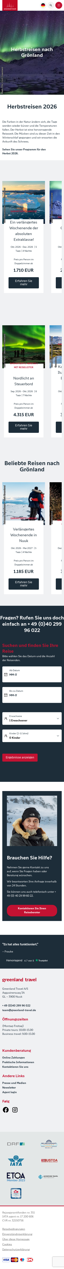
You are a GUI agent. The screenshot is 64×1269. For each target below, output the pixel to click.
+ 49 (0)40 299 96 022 (16, 1006)
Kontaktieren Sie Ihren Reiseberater (32, 910)
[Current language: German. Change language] (43, 5)
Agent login (9, 1092)
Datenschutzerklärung (16, 1250)
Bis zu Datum (16, 691)
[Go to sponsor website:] (16, 1144)
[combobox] (43, 5)
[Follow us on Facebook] (5, 1109)
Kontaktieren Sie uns (15, 1067)
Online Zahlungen (13, 1058)
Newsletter (9, 1088)
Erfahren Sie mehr (23, 283)
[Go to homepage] (10, 5)
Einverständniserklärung (17, 1234)
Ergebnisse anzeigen (20, 757)
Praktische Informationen (18, 1062)
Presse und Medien (14, 1083)
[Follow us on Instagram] (14, 1109)
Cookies (7, 1244)
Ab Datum (14, 670)
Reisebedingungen (13, 1229)
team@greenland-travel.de (19, 1010)
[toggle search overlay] (50, 5)
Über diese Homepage (16, 1239)
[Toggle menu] (58, 5)
